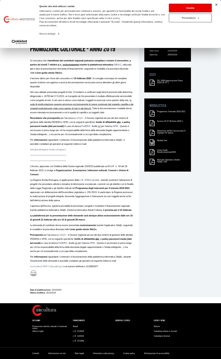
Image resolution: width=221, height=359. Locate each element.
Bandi (75, 326)
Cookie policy (129, 353)
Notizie (157, 326)
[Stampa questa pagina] (33, 273)
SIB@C (80, 118)
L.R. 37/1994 (78, 341)
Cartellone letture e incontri (165, 331)
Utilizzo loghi (37, 331)
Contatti (35, 353)
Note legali (79, 353)
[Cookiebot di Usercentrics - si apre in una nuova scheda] (19, 42)
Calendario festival (162, 336)
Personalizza (188, 18)
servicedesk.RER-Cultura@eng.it (46, 266)
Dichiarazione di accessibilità (156, 353)
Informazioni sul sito (57, 353)
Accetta (190, 8)
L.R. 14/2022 (78, 336)
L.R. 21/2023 (78, 331)
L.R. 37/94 (85, 180)
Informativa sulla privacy (103, 353)
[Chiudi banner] (216, 5)
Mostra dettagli (47, 33)
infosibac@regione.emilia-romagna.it (48, 149)
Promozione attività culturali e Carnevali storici (49, 327)
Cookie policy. (112, 18)
